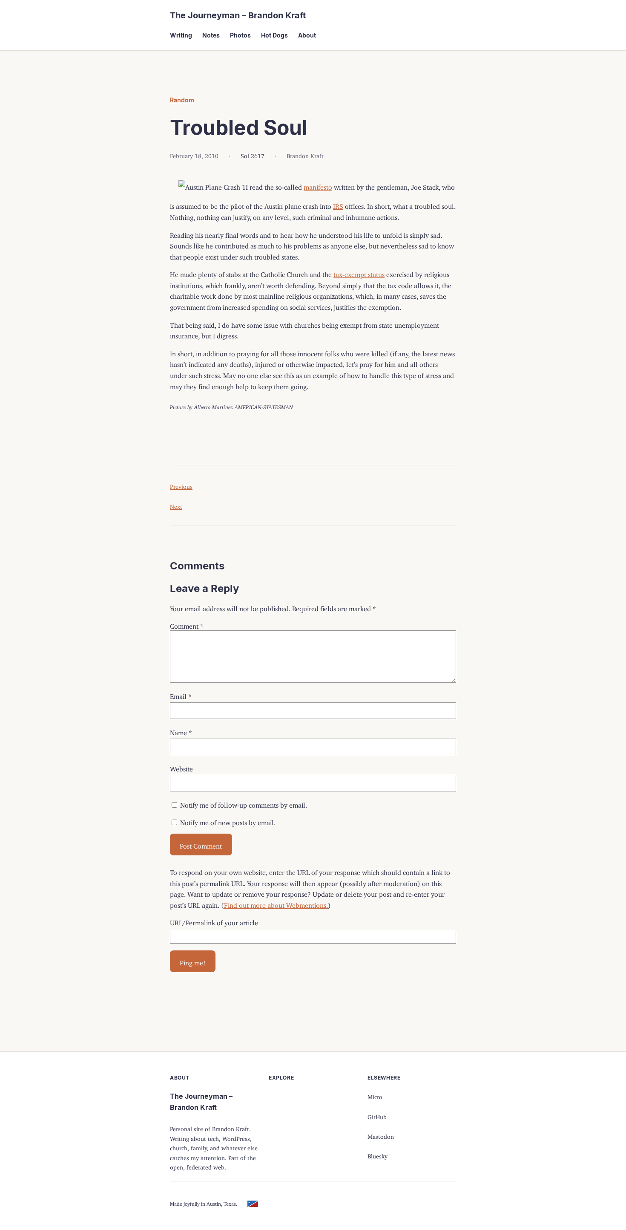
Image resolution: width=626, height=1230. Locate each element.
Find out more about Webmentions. (276, 903)
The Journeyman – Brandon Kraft (238, 15)
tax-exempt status (359, 272)
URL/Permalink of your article (214, 921)
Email (181, 694)
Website (181, 767)
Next (176, 505)
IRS (338, 204)
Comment (187, 624)
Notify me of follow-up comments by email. (243, 803)
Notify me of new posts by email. (228, 820)
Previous (181, 485)
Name (181, 730)
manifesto (318, 185)
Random (182, 100)
